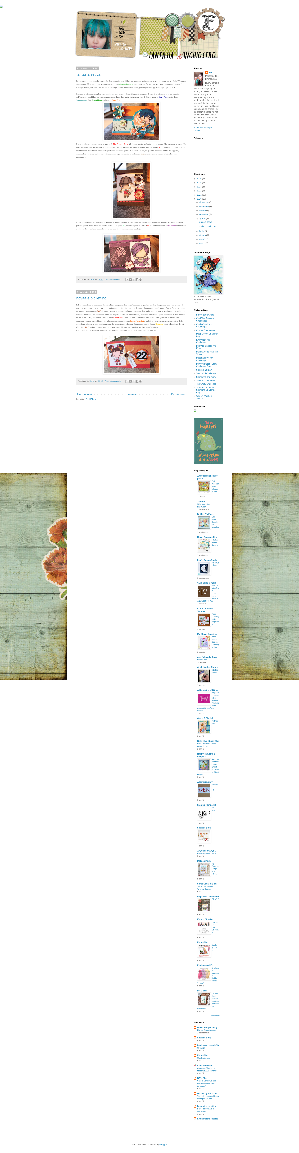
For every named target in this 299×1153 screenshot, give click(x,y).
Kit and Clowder (205, 919)
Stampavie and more (206, 377)
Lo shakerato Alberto (207, 1119)
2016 (199, 178)
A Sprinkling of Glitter (207, 690)
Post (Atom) (90, 399)
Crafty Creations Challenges (203, 325)
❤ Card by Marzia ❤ (207, 1093)
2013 (199, 187)
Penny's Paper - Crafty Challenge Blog (206, 365)
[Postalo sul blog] (130, 279)
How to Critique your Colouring (215, 927)
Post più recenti (84, 394)
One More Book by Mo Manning (215, 522)
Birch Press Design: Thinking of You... (215, 642)
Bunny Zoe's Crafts (205, 315)
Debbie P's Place (205, 514)
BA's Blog (202, 991)
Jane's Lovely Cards (207, 657)
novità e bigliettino (91, 298)
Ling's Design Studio (207, 560)
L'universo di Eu (205, 965)
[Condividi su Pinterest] (140, 279)
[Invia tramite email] (127, 279)
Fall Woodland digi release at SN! (215, 486)
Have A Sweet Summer (215, 542)
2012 (199, 191)
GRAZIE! (215, 899)
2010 (199, 199)
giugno (202, 235)
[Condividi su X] (133, 279)
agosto (202, 218)
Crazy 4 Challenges (205, 330)
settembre (204, 214)
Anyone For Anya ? (206, 851)
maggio (203, 239)
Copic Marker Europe (207, 667)
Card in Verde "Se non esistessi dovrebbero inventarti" (206, 1083)
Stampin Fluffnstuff (206, 805)
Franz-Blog (202, 942)
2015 (199, 182)
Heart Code (202, 660)
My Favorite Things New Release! (215, 869)
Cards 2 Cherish (205, 718)
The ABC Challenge (205, 380)
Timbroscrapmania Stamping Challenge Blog (206, 390)
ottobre (202, 210)
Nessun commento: (113, 279)
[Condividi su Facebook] (137, 279)
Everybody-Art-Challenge (203, 341)
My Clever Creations (207, 634)
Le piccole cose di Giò (208, 896)
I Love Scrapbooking (207, 537)
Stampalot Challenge (206, 373)
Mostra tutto (215, 1015)
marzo (202, 243)
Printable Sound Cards (206, 853)
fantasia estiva (88, 74)
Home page (131, 394)
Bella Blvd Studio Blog (208, 741)
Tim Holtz (201, 501)
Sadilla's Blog (204, 828)
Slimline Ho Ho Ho (215, 787)
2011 (199, 195)
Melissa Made (204, 861)
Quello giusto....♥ (215, 947)
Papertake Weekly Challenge (204, 359)
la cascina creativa (206, 1106)
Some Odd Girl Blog (206, 884)
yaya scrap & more (206, 583)
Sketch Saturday (204, 370)
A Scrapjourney (205, 782)
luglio (202, 231)
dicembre (204, 202)
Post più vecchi (178, 394)
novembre (204, 206)
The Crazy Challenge (206, 384)
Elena (211, 72)
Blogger (163, 1144)
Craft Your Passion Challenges (205, 319)
